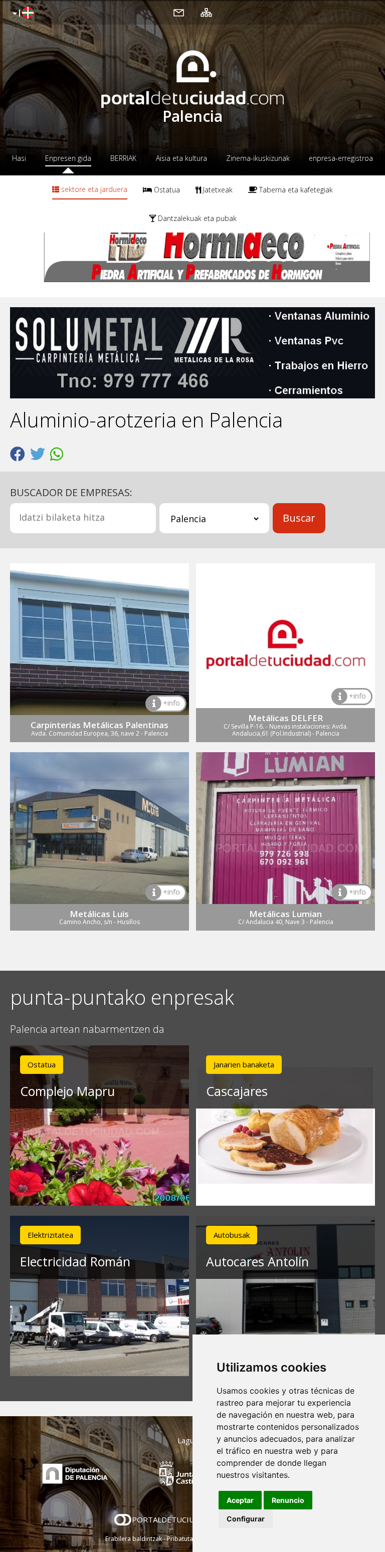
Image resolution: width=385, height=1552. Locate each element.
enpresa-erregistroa (341, 158)
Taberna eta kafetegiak (295, 189)
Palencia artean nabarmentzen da (87, 1029)
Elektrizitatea (50, 1235)
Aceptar (240, 1500)
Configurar (246, 1518)
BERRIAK (123, 158)
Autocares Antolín (257, 1261)
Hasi (19, 158)
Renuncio (288, 1500)
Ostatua (166, 189)
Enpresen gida (68, 158)
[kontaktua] (178, 12)
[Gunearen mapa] (206, 12)
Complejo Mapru (67, 1090)
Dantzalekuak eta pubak (196, 218)
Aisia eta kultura (181, 158)
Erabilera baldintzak (133, 1538)
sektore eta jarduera (93, 189)
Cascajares (237, 1090)
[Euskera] (22, 13)
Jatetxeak (217, 189)
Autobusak (232, 1235)
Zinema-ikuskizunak (258, 158)
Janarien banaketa (244, 1064)
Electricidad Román (75, 1261)
